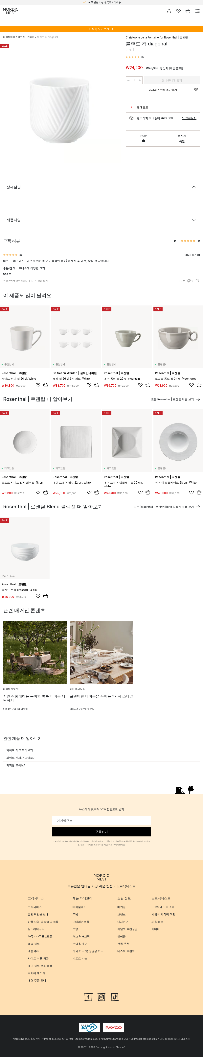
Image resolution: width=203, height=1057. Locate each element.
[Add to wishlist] (38, 385)
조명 (75, 929)
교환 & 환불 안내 (38, 914)
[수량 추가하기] (140, 80)
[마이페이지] (169, 11)
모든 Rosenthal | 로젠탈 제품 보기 (172, 399)
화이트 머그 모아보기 (19, 750)
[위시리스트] (178, 11)
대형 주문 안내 (37, 980)
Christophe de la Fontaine (142, 37)
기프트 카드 (80, 958)
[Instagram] (101, 996)
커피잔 (30, 37)
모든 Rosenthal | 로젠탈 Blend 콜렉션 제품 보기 (164, 506)
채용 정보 (157, 921)
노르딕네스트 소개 (162, 907)
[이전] (7, 103)
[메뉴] (197, 11)
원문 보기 (43, 280)
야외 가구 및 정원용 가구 (88, 951)
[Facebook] (88, 996)
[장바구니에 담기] (45, 384)
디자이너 (122, 921)
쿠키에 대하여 (36, 973)
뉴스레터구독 (36, 929)
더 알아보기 (189, 118)
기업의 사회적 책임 (163, 914)
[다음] (114, 103)
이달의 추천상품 (127, 929)
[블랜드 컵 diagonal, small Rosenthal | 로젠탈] (60, 102)
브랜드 (121, 914)
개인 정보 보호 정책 (40, 965)
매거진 (121, 907)
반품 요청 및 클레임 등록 (43, 921)
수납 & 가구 (80, 943)
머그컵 (21, 37)
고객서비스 (35, 907)
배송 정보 (34, 943)
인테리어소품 (81, 921)
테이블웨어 (9, 37)
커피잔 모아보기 (16, 765)
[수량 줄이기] (128, 80)
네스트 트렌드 (126, 951)
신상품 (121, 936)
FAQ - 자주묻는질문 (40, 936)
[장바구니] (188, 11)
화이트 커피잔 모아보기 (21, 757)
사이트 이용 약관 (38, 958)
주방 (75, 914)
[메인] (10, 11)
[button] (135, 57)
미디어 (155, 929)
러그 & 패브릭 (81, 936)
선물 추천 (123, 943)
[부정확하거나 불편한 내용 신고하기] (197, 280)
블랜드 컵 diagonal (47, 37)
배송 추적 (34, 951)
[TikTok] (114, 996)
